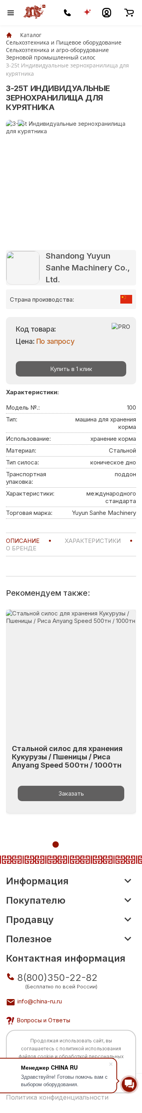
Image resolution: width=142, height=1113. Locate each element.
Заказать (71, 793)
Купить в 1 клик (71, 369)
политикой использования (90, 1048)
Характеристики (93, 540)
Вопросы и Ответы (43, 1020)
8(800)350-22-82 (57, 977)
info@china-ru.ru (39, 1001)
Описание (22, 540)
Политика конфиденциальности (57, 1097)
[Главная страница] (9, 35)
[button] (55, 844)
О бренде (21, 548)
